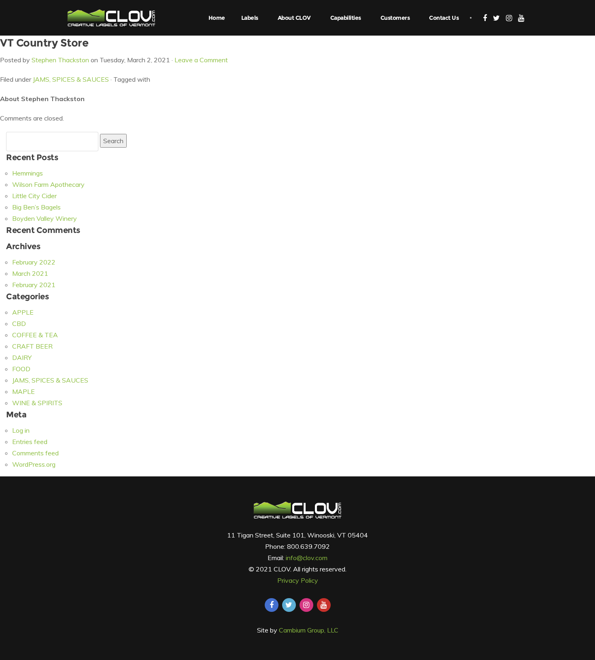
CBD (19, 323)
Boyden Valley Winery (44, 218)
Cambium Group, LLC (308, 630)
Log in (21, 430)
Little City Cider (34, 196)
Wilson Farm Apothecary (48, 184)
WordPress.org (33, 464)
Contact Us (444, 17)
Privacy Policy (297, 580)
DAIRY (22, 357)
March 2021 (30, 273)
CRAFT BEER (32, 346)
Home (216, 17)
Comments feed (35, 453)
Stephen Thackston (60, 60)
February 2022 (33, 262)
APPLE (23, 312)
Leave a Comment (201, 60)
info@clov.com (306, 558)
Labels (249, 17)
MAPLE (23, 391)
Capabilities (345, 17)
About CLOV (294, 17)
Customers (395, 17)
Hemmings (27, 173)
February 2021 (33, 285)
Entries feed (29, 442)
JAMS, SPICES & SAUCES (71, 79)
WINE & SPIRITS (37, 403)
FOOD (21, 369)
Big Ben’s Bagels (36, 207)
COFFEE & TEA (35, 335)
